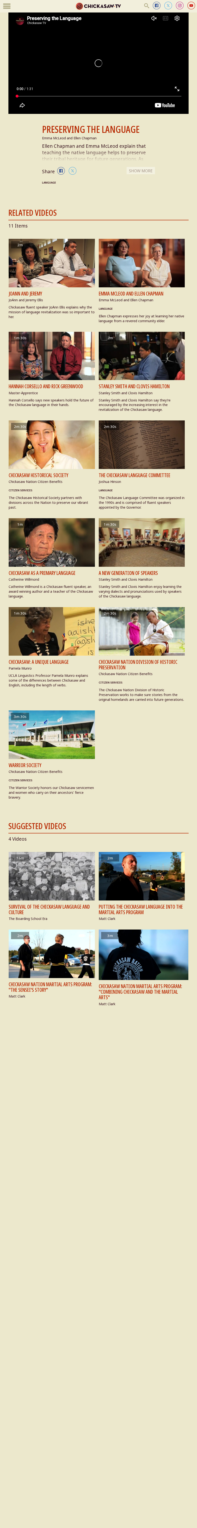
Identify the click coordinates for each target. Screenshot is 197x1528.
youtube (191, 5)
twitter (168, 5)
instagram (180, 5)
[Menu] (7, 6)
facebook (156, 5)
